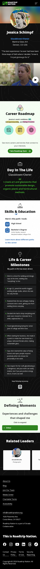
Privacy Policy (13, 553)
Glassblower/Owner (20, 38)
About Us (6, 481)
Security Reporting (31, 553)
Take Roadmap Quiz (18, 151)
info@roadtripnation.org (13, 512)
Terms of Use (21, 553)
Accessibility (7, 504)
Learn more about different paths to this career (19, 241)
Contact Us (6, 553)
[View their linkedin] (20, 387)
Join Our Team (8, 490)
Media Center (8, 495)
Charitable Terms (10, 499)
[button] (35, 80)
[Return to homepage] (9, 3)
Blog (5, 485)
